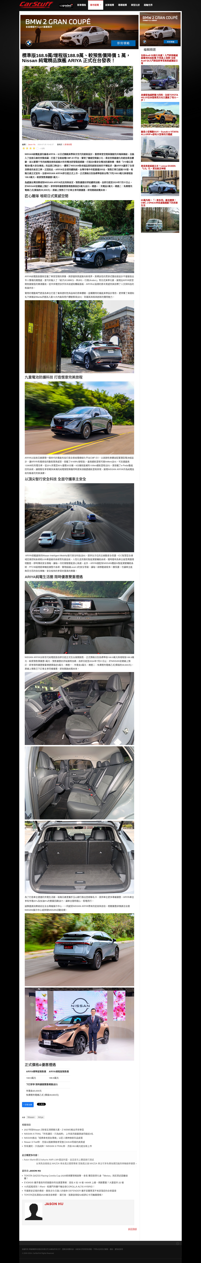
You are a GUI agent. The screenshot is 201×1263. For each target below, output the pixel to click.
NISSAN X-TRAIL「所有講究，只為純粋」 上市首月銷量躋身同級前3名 (58, 1133)
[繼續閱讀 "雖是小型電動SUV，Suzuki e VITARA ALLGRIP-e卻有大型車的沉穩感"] (160, 149)
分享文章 (28, 1104)
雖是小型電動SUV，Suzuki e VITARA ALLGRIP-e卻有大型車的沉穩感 (160, 133)
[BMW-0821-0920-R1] (160, 29)
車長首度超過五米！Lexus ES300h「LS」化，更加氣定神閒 (158, 167)
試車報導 (109, 4)
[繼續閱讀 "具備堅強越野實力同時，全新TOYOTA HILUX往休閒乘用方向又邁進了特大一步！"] (160, 115)
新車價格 (81, 4)
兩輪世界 (148, 4)
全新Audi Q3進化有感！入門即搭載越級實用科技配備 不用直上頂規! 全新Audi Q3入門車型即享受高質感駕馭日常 (159, 59)
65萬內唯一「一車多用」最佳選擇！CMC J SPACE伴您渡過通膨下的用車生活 (159, 203)
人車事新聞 (67, 144)
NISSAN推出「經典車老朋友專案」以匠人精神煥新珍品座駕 (53, 1138)
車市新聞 (94, 4)
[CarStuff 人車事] (36, 1)
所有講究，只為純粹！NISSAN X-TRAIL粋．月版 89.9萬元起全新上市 (58, 1146)
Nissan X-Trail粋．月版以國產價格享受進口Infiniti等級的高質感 (54, 1142)
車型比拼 (135, 4)
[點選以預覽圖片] (77, 102)
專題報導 (122, 4)
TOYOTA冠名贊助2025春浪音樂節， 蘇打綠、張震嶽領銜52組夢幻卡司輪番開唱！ (64, 1194)
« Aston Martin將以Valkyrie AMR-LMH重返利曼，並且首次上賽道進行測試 (58, 1159)
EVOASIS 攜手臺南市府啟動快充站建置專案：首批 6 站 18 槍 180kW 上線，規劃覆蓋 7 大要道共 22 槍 (74, 1182)
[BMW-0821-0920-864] (79, 31)
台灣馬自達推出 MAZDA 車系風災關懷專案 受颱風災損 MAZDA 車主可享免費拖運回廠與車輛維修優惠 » (86, 1163)
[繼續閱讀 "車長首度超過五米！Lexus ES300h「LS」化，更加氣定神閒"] (160, 183)
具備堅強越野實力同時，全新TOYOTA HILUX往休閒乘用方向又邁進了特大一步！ (159, 97)
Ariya (40, 1117)
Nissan (31, 1117)
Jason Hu (31, 144)
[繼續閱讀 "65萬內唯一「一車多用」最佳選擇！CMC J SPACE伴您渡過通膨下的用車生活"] (160, 220)
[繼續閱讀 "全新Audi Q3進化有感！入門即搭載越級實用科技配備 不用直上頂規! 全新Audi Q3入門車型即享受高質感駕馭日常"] (160, 78)
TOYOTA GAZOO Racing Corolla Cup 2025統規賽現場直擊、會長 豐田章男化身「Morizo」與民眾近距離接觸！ (76, 1177)
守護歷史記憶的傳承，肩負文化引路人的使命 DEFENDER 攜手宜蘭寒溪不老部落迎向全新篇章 (70, 1190)
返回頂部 (132, 1229)
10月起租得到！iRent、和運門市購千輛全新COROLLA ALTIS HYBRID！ (59, 1186)
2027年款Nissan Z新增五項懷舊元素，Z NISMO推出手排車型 (54, 1129)
